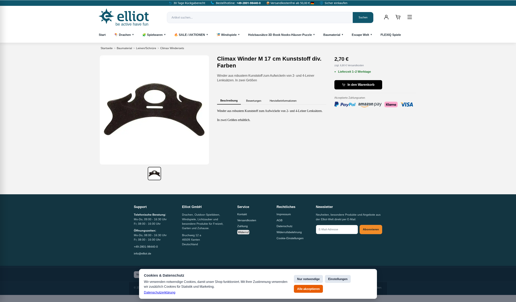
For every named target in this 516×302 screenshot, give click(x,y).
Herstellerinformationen (283, 100)
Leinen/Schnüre (146, 48)
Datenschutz (284, 226)
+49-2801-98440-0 (249, 3)
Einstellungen (337, 279)
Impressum (284, 214)
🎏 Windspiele (226, 34)
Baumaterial (331, 34)
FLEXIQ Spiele (391, 34)
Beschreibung (229, 100)
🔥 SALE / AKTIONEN (189, 34)
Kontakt (242, 214)
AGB (279, 220)
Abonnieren (371, 229)
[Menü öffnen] (409, 17)
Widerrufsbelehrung (289, 232)
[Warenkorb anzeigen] (398, 17)
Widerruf (243, 232)
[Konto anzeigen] (386, 17)
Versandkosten (246, 220)
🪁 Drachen (122, 34)
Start (102, 34)
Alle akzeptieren (308, 289)
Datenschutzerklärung (159, 292)
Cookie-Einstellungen (290, 238)
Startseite (107, 48)
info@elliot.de (142, 253)
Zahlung (242, 226)
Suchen (363, 17)
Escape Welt (360, 34)
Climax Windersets (172, 48)
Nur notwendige (308, 279)
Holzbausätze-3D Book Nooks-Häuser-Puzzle (280, 34)
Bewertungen (253, 100)
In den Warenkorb (361, 84)
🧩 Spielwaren (152, 34)
